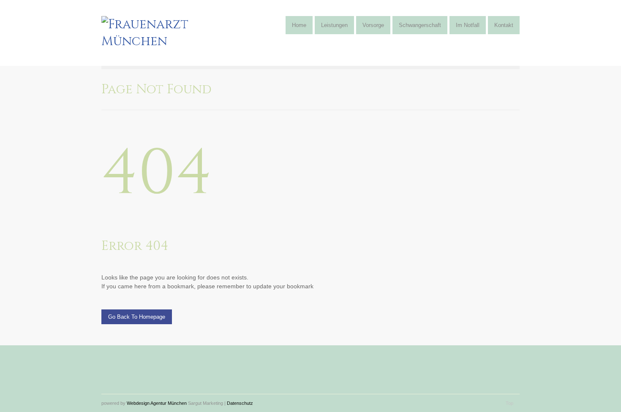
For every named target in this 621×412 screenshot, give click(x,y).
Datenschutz (240, 403)
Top (509, 403)
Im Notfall (467, 25)
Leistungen (334, 25)
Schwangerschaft (420, 25)
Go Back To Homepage (136, 317)
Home (299, 25)
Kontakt (503, 25)
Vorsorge (373, 25)
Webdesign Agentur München (157, 403)
